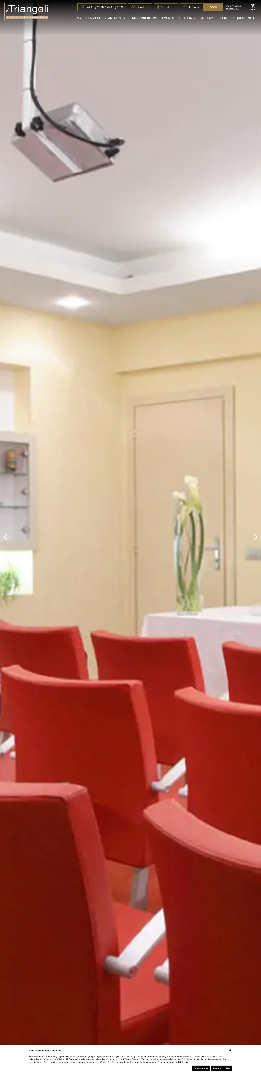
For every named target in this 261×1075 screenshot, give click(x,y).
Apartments (115, 18)
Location (185, 18)
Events (168, 18)
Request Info (243, 18)
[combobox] (143, 7)
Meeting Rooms (145, 18)
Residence (74, 18)
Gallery (206, 18)
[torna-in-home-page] (27, 12)
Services (93, 18)
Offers (222, 18)
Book (213, 7)
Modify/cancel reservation (234, 7)
